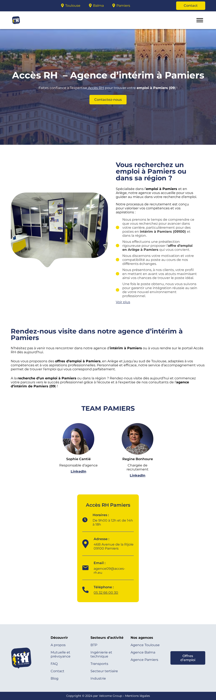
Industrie (98, 678)
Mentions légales (137, 696)
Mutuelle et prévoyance (60, 654)
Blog (54, 678)
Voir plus (123, 302)
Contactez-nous (108, 100)
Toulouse (72, 6)
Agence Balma (143, 652)
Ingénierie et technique (101, 654)
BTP (93, 645)
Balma (98, 6)
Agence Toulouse (145, 645)
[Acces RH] (17, 5)
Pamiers (123, 6)
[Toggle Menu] (199, 20)
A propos (58, 645)
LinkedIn (78, 471)
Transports (99, 664)
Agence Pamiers (144, 660)
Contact (191, 6)
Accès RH (95, 88)
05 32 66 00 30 (106, 593)
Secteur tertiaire (104, 671)
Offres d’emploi (187, 658)
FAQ (54, 664)
